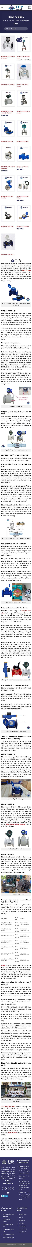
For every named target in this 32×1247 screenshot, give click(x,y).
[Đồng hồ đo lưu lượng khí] (8, 72)
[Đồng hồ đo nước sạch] (24, 213)
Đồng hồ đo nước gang (7, 141)
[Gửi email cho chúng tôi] (9, 1188)
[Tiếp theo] (19, 260)
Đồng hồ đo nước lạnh (22, 166)
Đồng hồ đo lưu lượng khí (7, 84)
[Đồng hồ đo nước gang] (8, 128)
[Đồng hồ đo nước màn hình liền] (8, 183)
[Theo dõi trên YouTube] (8, 1192)
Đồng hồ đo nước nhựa (7, 226)
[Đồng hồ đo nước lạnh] (24, 154)
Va (21, 1217)
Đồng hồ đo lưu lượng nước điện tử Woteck (7, 112)
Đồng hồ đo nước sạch (23, 226)
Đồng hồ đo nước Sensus (8, 254)
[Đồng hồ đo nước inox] (24, 128)
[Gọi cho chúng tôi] (12, 1188)
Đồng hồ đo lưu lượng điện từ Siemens (8, 57)
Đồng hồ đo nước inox (22, 141)
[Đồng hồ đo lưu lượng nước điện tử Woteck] (8, 98)
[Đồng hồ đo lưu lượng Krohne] (24, 72)
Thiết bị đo (18, 20)
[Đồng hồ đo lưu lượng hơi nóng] (24, 44)
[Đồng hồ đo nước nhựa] (8, 213)
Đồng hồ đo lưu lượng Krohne (22, 85)
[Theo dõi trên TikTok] (6, 1188)
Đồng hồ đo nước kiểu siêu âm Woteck (8, 167)
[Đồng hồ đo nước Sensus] (8, 242)
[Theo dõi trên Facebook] (3, 1188)
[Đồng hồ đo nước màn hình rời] (24, 183)
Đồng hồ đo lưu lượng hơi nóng (23, 57)
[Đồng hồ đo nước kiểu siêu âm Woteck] (8, 154)
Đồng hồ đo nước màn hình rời (23, 197)
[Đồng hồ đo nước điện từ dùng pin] (24, 98)
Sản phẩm (11, 20)
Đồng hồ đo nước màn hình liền (7, 197)
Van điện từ (22, 1232)
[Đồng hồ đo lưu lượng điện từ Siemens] (8, 44)
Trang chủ (5, 20)
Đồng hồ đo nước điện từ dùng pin (23, 112)
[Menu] (2, 7)
